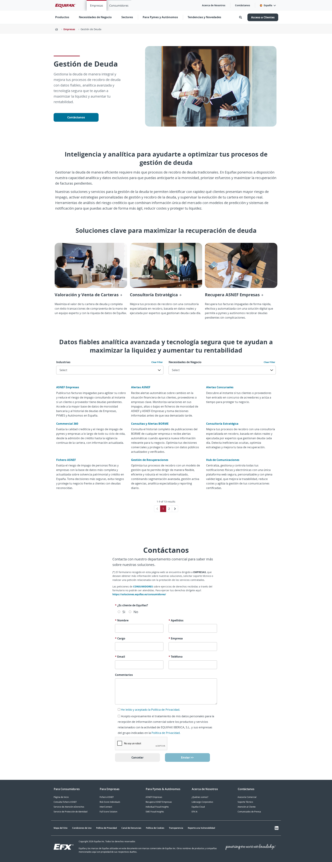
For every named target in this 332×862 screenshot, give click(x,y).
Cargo (120, 638)
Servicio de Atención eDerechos (69, 806)
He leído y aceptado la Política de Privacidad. (150, 710)
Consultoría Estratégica (222, 424)
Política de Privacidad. (166, 733)
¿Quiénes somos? (200, 797)
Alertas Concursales (219, 387)
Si (123, 611)
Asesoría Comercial (247, 797)
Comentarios (124, 675)
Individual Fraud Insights (157, 806)
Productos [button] (62, 17)
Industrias (63, 362)
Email (120, 657)
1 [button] (163, 509)
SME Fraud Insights (155, 811)
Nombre (121, 620)
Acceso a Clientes (263, 17)
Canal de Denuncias (131, 827)
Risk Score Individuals (110, 801)
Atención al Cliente (247, 806)
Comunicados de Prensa (249, 811)
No (135, 611)
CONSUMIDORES (143, 586)
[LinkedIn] (276, 828)
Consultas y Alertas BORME (150, 424)
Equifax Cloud (198, 806)
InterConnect (106, 806)
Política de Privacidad (106, 827)
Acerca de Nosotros (213, 5)
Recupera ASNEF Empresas (159, 801)
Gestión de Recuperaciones (149, 460)
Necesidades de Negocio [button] (95, 17)
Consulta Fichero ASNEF (65, 801)
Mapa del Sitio (60, 827)
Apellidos (176, 620)
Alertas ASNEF (140, 387)
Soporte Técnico (245, 801)
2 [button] (169, 509)
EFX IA (194, 811)
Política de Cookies (155, 827)
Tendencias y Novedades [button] (204, 17)
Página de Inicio (61, 797)
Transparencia (176, 827)
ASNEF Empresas (67, 387)
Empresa (176, 638)
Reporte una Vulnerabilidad (201, 827)
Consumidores (118, 5)
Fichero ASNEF (66, 460)
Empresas (96, 5)
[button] (267, 5)
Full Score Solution (108, 811)
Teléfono (176, 657)
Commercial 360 (67, 424)
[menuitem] (97, 5)
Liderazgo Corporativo (202, 801)
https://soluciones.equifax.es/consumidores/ (139, 594)
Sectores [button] (127, 17)
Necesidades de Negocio (185, 362)
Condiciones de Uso (81, 827)
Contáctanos (242, 5)
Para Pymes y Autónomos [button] (160, 17)
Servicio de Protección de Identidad (70, 811)
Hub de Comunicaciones (222, 460)
